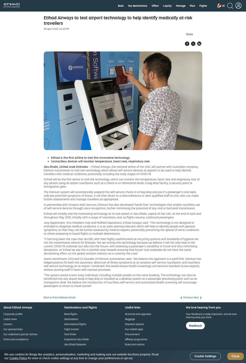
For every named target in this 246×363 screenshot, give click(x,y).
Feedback (195, 326)
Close (236, 356)
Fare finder (70, 334)
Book (121, 5)
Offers (155, 5)
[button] (221, 6)
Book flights (70, 314)
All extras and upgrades (138, 314)
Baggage (130, 319)
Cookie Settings (205, 356)
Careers (7, 324)
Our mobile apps (134, 329)
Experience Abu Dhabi (76, 339)
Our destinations (137, 5)
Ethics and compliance (15, 339)
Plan (192, 5)
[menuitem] (121, 6)
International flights (75, 324)
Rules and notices (134, 344)
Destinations (71, 319)
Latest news (10, 319)
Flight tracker (71, 329)
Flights (203, 5)
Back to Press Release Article (59, 297)
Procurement (132, 334)
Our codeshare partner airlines (20, 334)
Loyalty (167, 5)
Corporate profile (13, 314)
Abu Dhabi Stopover (75, 344)
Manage (180, 5)
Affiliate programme (136, 339)
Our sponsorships (13, 329)
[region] (123, 356)
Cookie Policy (18, 358)
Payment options (134, 324)
